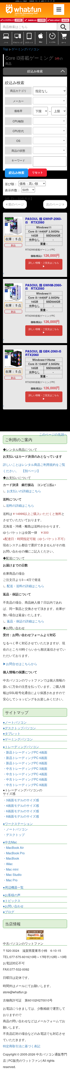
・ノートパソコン (15, 829)
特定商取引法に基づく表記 (21, 1046)
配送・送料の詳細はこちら (25, 586)
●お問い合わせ (13, 906)
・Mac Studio (12, 874)
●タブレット (11, 733)
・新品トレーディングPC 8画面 (25, 763)
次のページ (54, 204)
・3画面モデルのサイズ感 (21, 800)
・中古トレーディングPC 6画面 (25, 779)
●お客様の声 (11, 895)
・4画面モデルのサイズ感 (21, 805)
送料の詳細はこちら (20, 505)
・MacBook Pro (14, 853)
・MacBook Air (13, 847)
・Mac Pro (10, 880)
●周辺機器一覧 (13, 887)
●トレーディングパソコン (21, 747)
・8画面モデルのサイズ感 (21, 816)
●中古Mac (10, 842)
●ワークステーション (18, 824)
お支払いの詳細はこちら (24, 491)
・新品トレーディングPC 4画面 (25, 752)
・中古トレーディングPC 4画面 (25, 774)
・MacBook (11, 858)
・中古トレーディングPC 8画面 (25, 784)
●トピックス (11, 900)
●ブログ (8, 912)
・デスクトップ (14, 835)
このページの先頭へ (53, 434)
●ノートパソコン (15, 722)
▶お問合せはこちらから (20, 664)
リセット (37, 172)
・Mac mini (10, 869)
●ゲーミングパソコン (18, 739)
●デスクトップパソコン (19, 728)
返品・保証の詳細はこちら (25, 621)
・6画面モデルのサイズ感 (21, 811)
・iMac (8, 864)
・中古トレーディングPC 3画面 (25, 768)
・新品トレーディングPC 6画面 (25, 757)
